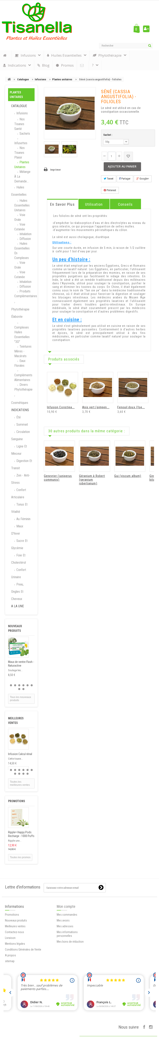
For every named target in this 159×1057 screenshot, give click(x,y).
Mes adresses (65, 926)
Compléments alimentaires (23, 377)
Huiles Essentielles (18, 191)
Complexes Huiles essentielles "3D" (22, 334)
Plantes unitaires (62, 79)
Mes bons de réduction (70, 941)
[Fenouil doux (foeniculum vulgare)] (132, 387)
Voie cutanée (19, 226)
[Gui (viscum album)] (129, 456)
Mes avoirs (63, 920)
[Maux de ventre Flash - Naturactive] (18, 647)
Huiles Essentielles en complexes (22, 251)
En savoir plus (62, 204)
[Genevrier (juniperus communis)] (59, 456)
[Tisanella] (37, 21)
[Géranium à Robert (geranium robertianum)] (94, 456)
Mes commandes (67, 914)
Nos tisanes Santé (19, 124)
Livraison (10, 938)
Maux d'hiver (17, 529)
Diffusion (25, 239)
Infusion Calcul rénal (20, 754)
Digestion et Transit (21, 464)
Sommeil (22, 424)
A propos (10, 955)
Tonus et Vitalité (19, 508)
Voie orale (19, 217)
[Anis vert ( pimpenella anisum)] (97, 387)
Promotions (16, 801)
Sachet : (108, 134)
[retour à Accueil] (9, 79)
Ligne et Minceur (19, 450)
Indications (20, 410)
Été (18, 417)
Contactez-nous (14, 932)
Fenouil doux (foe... (131, 407)
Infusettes (20, 143)
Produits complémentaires (24, 293)
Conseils (125, 204)
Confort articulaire (18, 493)
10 (27, 774)
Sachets (24, 134)
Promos (67, 65)
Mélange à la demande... (22, 176)
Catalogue (23, 79)
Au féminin (23, 519)
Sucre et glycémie (19, 544)
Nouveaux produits (16, 920)
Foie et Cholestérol (18, 559)
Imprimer (55, 169)
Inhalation (25, 234)
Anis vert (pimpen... (96, 407)
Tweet (109, 178)
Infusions (40, 79)
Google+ (144, 178)
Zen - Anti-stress (20, 479)
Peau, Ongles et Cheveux (17, 591)
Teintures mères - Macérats (22, 351)
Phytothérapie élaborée (20, 313)
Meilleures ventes (15, 926)
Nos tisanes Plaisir (19, 152)
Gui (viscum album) (127, 476)
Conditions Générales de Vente (23, 949)
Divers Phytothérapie (23, 387)
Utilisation (94, 204)
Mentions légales (15, 943)
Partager (125, 178)
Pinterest (111, 190)
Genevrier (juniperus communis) (58, 477)
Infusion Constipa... (61, 407)
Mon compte (66, 906)
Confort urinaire (18, 573)
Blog (45, 65)
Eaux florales (19, 363)
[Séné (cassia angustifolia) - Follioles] (51, 149)
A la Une (17, 606)
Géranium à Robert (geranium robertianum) (92, 479)
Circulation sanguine (20, 435)
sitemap (9, 961)
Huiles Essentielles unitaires (22, 205)
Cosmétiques (19, 403)
